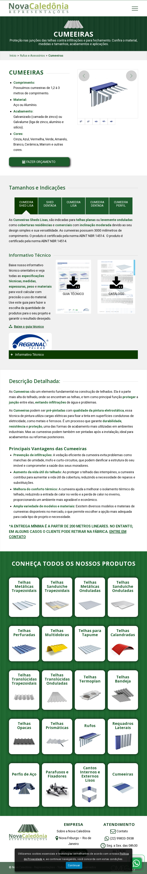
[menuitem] (133, 8)
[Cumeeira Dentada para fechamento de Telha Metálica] (104, 121)
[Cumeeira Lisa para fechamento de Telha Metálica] (96, 121)
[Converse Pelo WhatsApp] (136, 863)
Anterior (84, 75)
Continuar (74, 865)
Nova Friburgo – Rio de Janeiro (75, 840)
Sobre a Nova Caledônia (73, 831)
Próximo (131, 75)
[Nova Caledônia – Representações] (38, 8)
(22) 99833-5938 (122, 838)
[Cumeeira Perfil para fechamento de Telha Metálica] (111, 121)
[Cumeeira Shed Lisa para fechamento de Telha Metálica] (107, 93)
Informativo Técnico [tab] (29, 354)
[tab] (26, 206)
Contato (122, 831)
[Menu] (133, 8)
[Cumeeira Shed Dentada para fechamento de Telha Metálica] (89, 121)
